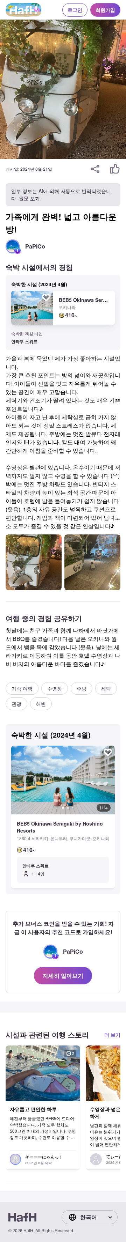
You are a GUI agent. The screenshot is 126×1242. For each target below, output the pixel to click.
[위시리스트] (46, 297)
